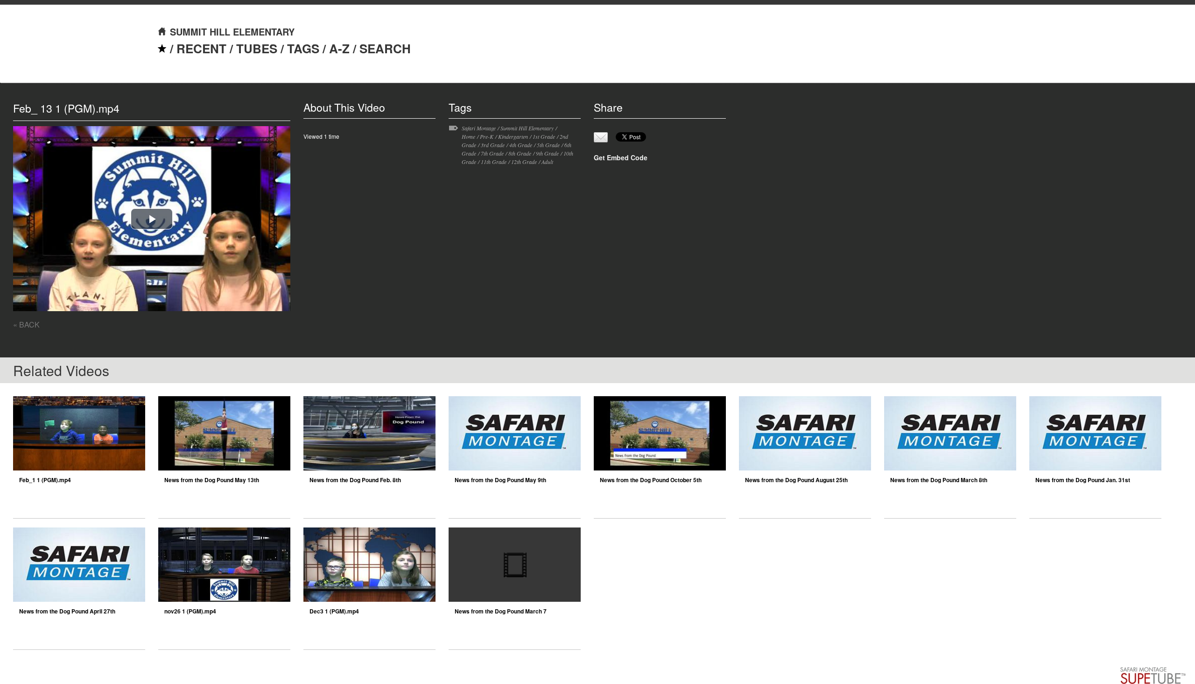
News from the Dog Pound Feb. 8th (355, 480)
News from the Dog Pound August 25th (796, 480)
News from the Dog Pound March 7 (501, 611)
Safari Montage (479, 128)
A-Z (339, 48)
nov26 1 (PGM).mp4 (190, 611)
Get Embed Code (620, 157)
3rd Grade (493, 145)
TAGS (303, 48)
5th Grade (548, 145)
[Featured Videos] (162, 48)
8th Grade (519, 153)
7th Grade (492, 153)
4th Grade (520, 145)
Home (468, 136)
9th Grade (547, 153)
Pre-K (486, 136)
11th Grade (493, 161)
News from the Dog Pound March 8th (938, 480)
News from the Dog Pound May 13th (211, 480)
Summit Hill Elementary (527, 128)
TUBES (256, 48)
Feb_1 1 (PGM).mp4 (45, 480)
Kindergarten (513, 136)
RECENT (201, 48)
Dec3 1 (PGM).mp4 (334, 611)
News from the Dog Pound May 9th (500, 480)
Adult (547, 161)
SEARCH (385, 48)
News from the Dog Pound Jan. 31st (1082, 480)
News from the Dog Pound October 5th (651, 480)
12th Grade (524, 161)
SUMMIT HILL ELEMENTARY (232, 31)
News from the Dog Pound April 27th (67, 611)
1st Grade (544, 136)
